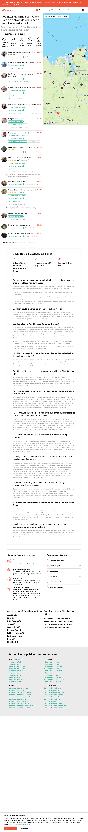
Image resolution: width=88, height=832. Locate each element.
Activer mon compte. (13, 4)
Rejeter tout (24, 828)
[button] (64, 560)
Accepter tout (10, 828)
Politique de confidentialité (22, 824)
